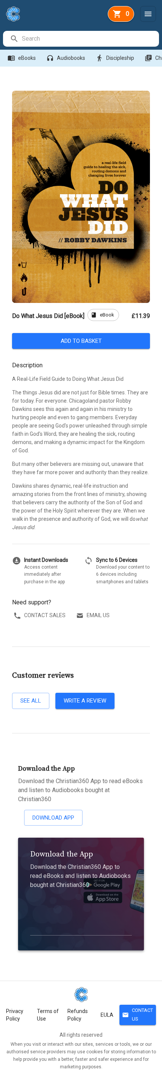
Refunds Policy (77, 1015)
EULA (107, 1015)
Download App (53, 817)
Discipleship (115, 58)
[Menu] (148, 14)
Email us (98, 615)
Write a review (85, 700)
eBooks (22, 58)
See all (30, 700)
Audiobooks (65, 58)
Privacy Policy (14, 1015)
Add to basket (81, 341)
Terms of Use (48, 1015)
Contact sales (45, 615)
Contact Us (137, 1014)
